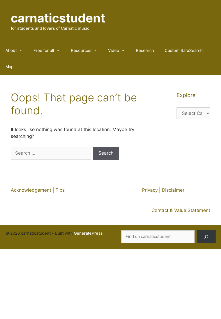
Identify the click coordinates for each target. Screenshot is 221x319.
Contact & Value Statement (180, 210)
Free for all (43, 50)
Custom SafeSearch (184, 50)
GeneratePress (88, 233)
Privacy (150, 190)
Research (145, 50)
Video (113, 50)
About (11, 50)
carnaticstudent (58, 18)
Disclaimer (173, 190)
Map (9, 66)
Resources (81, 50)
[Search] (206, 236)
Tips (60, 190)
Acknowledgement (31, 190)
